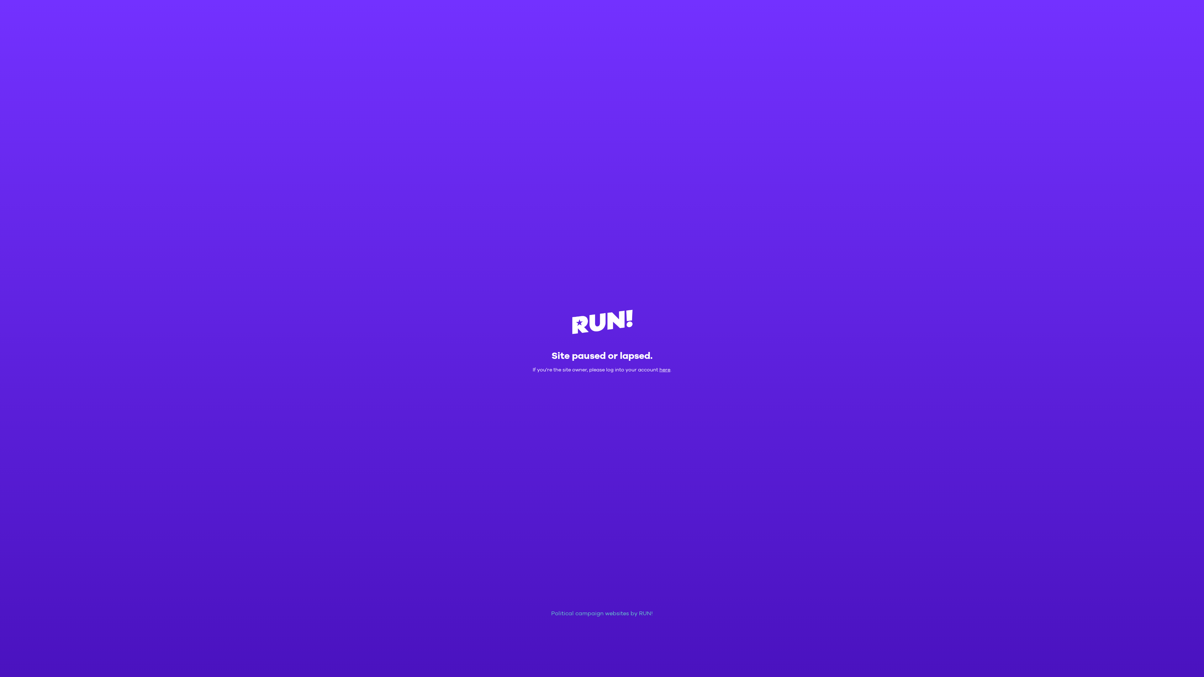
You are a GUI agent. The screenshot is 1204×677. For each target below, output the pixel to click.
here (664, 369)
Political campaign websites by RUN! (602, 614)
